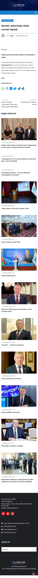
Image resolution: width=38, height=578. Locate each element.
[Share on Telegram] (18, 88)
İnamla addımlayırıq (8, 275)
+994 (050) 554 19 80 (10, 526)
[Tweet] (15, 88)
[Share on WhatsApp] (3, 88)
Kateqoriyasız (7, 20)
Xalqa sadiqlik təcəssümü (10, 412)
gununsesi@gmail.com (10, 529)
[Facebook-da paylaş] (7, 88)
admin (11, 35)
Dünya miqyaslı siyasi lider (11, 242)
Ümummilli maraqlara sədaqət (12, 446)
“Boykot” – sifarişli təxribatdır (12, 345)
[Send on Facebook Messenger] (11, 88)
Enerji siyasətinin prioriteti (11, 378)
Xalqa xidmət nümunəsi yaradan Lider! (15, 208)
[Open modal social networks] (22, 88)
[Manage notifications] (33, 573)
